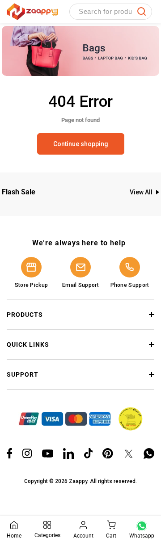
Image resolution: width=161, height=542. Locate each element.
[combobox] (110, 12)
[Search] (141, 12)
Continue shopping (80, 143)
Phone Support (129, 285)
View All (141, 192)
